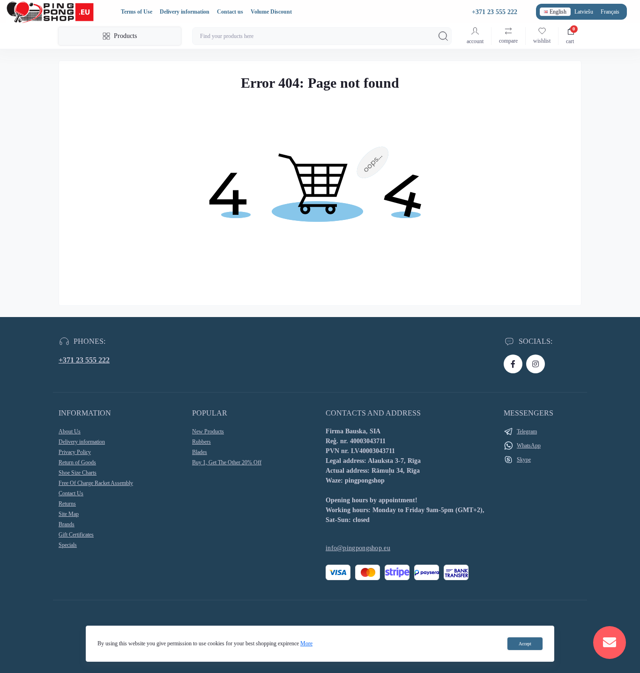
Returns (67, 503)
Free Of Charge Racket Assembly (96, 483)
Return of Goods (77, 462)
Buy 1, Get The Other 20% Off (226, 462)
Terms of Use (136, 11)
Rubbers (201, 442)
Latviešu (583, 11)
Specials (68, 545)
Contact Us (71, 493)
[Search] (443, 36)
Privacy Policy (75, 452)
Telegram (527, 431)
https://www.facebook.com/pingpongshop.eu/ (513, 364)
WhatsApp (529, 445)
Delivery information (184, 11)
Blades (199, 452)
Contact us (230, 11)
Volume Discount (271, 11)
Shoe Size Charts (78, 472)
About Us (70, 431)
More (306, 643)
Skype (524, 459)
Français (610, 11)
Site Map (69, 514)
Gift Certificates (76, 534)
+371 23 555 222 (84, 360)
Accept (525, 643)
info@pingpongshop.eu (358, 548)
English (558, 11)
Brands (66, 524)
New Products (208, 431)
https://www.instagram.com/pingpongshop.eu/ (535, 364)
